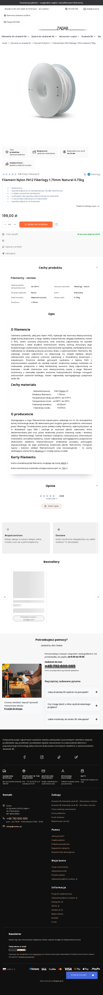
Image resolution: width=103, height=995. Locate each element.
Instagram (56, 902)
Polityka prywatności (61, 844)
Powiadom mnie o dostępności (29, 618)
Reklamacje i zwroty (60, 821)
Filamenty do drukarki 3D (20, 43)
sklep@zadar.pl (93, 9)
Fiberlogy (39, 451)
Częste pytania (58, 840)
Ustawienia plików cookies (63, 879)
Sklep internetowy (50, 981)
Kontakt (55, 918)
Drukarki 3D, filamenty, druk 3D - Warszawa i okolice (74, 801)
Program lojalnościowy (62, 894)
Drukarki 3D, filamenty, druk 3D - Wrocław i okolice (73, 805)
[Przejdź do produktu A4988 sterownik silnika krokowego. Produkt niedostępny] (28, 587)
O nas (54, 922)
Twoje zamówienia (60, 867)
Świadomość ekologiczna (63, 852)
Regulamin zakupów (61, 848)
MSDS (63, 463)
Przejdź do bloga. (13, 708)
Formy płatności (59, 813)
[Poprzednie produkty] (5, 597)
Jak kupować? (58, 836)
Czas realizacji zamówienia (64, 809)
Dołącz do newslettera (21, 950)
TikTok (54, 906)
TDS (64, 468)
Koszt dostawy (58, 817)
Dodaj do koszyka (37, 224)
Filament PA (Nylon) (41, 43)
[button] (56, 224)
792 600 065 (73, 9)
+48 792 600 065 (60, 665)
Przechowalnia (58, 875)
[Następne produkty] (98, 597)
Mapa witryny (57, 914)
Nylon (62, 391)
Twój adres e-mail (17, 946)
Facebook (56, 910)
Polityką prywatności (26, 957)
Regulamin (37, 954)
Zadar (4, 43)
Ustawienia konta (59, 871)
